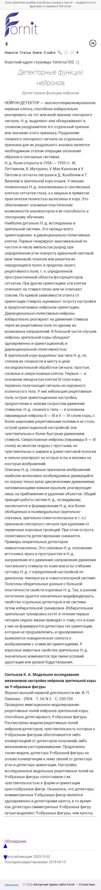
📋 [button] (78, 62)
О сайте (49, 52)
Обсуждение (15, 841)
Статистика (87, 884)
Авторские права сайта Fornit (53, 884)
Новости (11, 52)
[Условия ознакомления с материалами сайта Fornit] (92, 44)
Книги (37, 52)
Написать (12, 885)
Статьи (25, 52)
